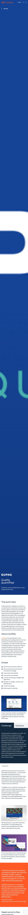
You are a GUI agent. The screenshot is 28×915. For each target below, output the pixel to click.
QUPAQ (3, 638)
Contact (19, 2)
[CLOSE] (26, 2)
